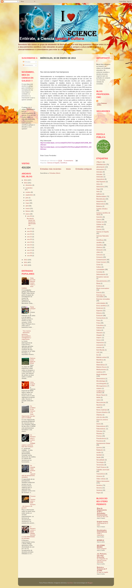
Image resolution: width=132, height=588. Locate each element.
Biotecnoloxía (100, 204)
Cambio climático (102, 209)
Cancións (99, 217)
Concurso (99, 254)
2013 (26, 183)
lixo (97, 355)
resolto (98, 452)
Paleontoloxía (100, 426)
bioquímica (100, 201)
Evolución (99, 315)
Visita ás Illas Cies (102, 516)
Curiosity (99, 272)
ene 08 (29, 255)
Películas (99, 431)
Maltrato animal (101, 357)
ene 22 (29, 237)
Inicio (68, 169)
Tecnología (100, 462)
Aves (98, 191)
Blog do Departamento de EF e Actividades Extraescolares (102, 512)
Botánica (99, 206)
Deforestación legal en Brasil (32, 360)
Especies (99, 310)
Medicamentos (101, 369)
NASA (98, 397)
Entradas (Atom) (55, 173)
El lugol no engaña (102, 572)
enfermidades (100, 303)
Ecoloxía (99, 286)
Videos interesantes (102, 481)
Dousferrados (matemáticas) (102, 531)
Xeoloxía (99, 490)
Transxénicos (100, 474)
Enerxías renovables (103, 299)
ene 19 (29, 242)
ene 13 (29, 247)
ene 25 (29, 234)
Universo (99, 476)
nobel (98, 407)
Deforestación (100, 274)
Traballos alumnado (102, 469)
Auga (98, 189)
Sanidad (99, 455)
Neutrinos (99, 405)
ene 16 (29, 245)
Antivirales (99, 177)
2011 (25, 262)
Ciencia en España (53, 163)
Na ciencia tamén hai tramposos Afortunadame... (31, 222)
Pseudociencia (101, 438)
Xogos (98, 492)
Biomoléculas (100, 199)
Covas (98, 264)
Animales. (99, 174)
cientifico (99, 242)
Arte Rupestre (100, 181)
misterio (99, 388)
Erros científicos (101, 305)
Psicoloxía (99, 441)
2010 (26, 265)
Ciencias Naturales (102, 236)
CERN (98, 227)
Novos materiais (101, 410)
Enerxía (98, 292)
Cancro (98, 219)
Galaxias (99, 328)
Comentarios (28, 65)
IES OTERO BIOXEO (101, 546)
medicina (99, 372)
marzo (28, 208)
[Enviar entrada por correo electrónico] (76, 160)
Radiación (99, 450)
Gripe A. (99, 337)
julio (27, 197)
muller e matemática (100, 534)
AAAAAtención (101, 164)
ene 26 (29, 231)
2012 (26, 260)
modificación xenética (100, 391)
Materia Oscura (101, 367)
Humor (98, 340)
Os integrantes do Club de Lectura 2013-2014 (102, 560)
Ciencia (98, 229)
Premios (99, 436)
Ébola (98, 283)
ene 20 (29, 239)
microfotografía (101, 383)
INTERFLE (100, 540)
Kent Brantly (100, 350)
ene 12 (29, 250)
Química (99, 447)
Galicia (98, 330)
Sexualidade (100, 460)
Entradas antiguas (84, 169)
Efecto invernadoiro (102, 288)
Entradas (27, 62)
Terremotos (100, 465)
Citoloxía (99, 247)
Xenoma (99, 488)
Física (98, 323)
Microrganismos (101, 386)
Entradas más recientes (50, 169)
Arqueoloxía (100, 179)
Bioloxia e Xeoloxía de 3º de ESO (102, 569)
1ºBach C (99, 162)
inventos (99, 347)
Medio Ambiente (101, 374)
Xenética (99, 485)
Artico (98, 184)
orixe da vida (100, 417)
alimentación (100, 167)
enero (28, 214)
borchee (70, 583)
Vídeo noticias (101, 479)
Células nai (100, 224)
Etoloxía (99, 313)
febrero (28, 211)
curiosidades (100, 269)
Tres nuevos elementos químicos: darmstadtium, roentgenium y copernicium (26, 335)
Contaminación (101, 259)
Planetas (99, 433)
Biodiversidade (101, 196)
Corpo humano (101, 262)
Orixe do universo (102, 419)
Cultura (98, 267)
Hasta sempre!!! (32, 308)
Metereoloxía (100, 378)
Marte (98, 362)
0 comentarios (68, 160)
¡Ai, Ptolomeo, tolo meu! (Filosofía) (102, 555)
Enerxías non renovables (100, 295)
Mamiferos (99, 360)
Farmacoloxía (100, 318)
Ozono (98, 424)
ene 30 (29, 216)
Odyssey (99, 415)
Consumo (99, 257)
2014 (26, 180)
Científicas (99, 240)
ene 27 (29, 228)
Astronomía (100, 186)
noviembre (29, 188)
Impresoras (100, 342)
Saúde (98, 457)
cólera (98, 252)
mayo (28, 203)
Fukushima (100, 325)
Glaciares (99, 332)
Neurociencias (101, 402)
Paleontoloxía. (101, 428)
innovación (99, 345)
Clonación (99, 250)
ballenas (99, 194)
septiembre (29, 195)
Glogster (99, 335)
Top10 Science (101, 467)
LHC (97, 352)
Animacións (100, 169)
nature (98, 400)
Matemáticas (100, 364)
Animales (99, 172)
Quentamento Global (103, 443)
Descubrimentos (101, 281)
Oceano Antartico (102, 412)
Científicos (63, 163)
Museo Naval (100, 395)
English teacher (102, 521)
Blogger (90, 583)
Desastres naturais (102, 277)
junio (27, 200)
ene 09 (29, 253)
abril (27, 206)
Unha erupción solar (32, 383)
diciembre (29, 185)
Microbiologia (100, 381)
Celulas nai (100, 222)
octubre (28, 192)
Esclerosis (99, 308)
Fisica (98, 320)
